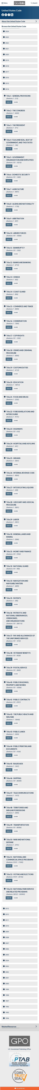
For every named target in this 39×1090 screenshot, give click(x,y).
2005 (7, 955)
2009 (7, 932)
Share (16, 102)
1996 (7, 1007)
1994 (7, 1018)
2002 (7, 972)
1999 (7, 989)
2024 (7, 31)
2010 (7, 926)
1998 (7, 995)
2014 (7, 89)
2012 (7, 914)
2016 (7, 78)
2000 (7, 984)
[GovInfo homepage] (19, 3)
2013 (7, 909)
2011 (7, 920)
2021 (7, 49)
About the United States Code (13, 21)
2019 (7, 60)
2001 (7, 978)
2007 (7, 943)
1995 (7, 1012)
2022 (7, 43)
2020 (7, 54)
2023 (7, 37)
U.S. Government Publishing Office (19, 1049)
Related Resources (9, 1027)
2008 (7, 937)
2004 (7, 960)
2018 (7, 66)
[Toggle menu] (4, 3)
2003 (7, 966)
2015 (7, 83)
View (8, 102)
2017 (7, 72)
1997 (7, 1001)
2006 (7, 949)
